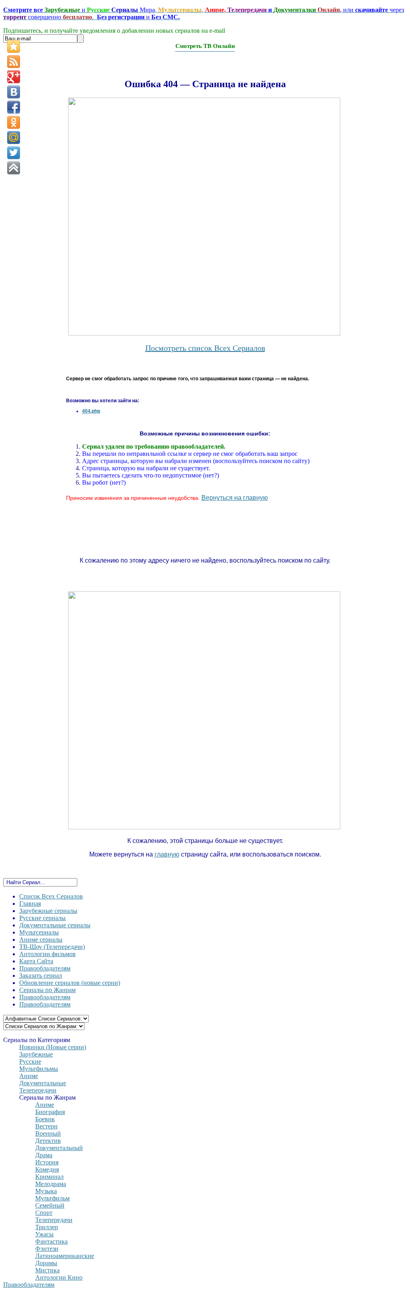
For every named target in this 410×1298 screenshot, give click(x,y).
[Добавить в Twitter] (13, 152)
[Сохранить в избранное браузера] (13, 46)
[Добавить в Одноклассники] (13, 122)
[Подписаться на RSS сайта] (13, 61)
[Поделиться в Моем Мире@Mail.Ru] (13, 137)
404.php (91, 411)
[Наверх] (13, 168)
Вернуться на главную (234, 497)
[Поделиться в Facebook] (13, 107)
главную (167, 854)
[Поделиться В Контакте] (13, 92)
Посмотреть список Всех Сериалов (205, 347)
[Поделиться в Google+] (13, 76)
